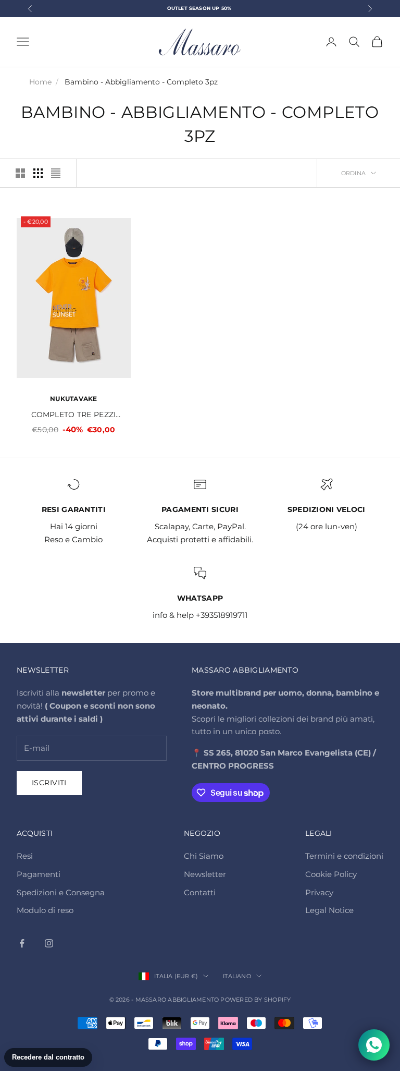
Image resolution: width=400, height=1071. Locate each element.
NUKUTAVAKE (73, 399)
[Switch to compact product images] (55, 173)
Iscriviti (49, 782)
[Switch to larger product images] (20, 173)
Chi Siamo (203, 856)
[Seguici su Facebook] (22, 943)
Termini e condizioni (344, 856)
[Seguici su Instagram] (49, 943)
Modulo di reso (45, 910)
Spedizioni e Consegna (61, 892)
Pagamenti (38, 874)
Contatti (200, 892)
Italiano (237, 976)
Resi (25, 856)
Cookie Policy (331, 874)
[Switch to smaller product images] (38, 173)
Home (40, 82)
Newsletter (205, 874)
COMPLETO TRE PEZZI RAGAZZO (73, 415)
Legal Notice (329, 910)
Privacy (319, 892)
